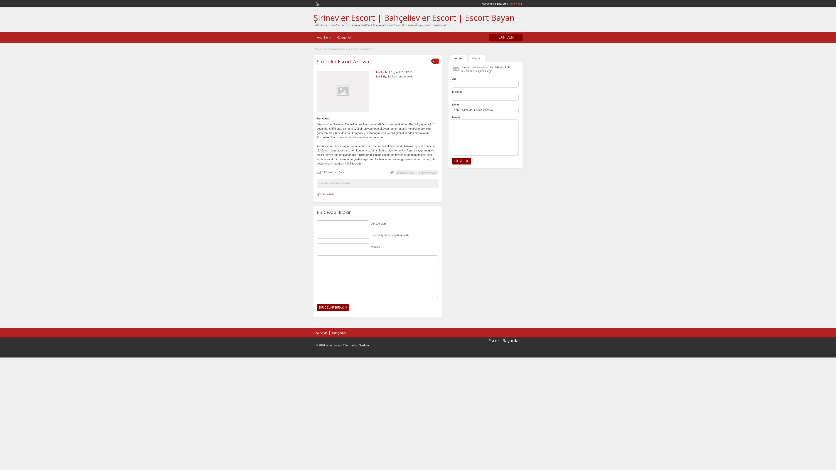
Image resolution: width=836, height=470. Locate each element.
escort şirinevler (406, 172)
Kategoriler (344, 37)
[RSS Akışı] (317, 3)
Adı (454, 79)
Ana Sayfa (324, 37)
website (376, 246)
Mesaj (456, 117)
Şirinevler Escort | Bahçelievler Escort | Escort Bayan (414, 17)
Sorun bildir (328, 194)
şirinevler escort (336, 49)
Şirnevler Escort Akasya (343, 61)
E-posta (457, 91)
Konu (455, 104)
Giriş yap (515, 3)
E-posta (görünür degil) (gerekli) (390, 235)
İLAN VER (506, 37)
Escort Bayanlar (504, 341)
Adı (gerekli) (378, 223)
